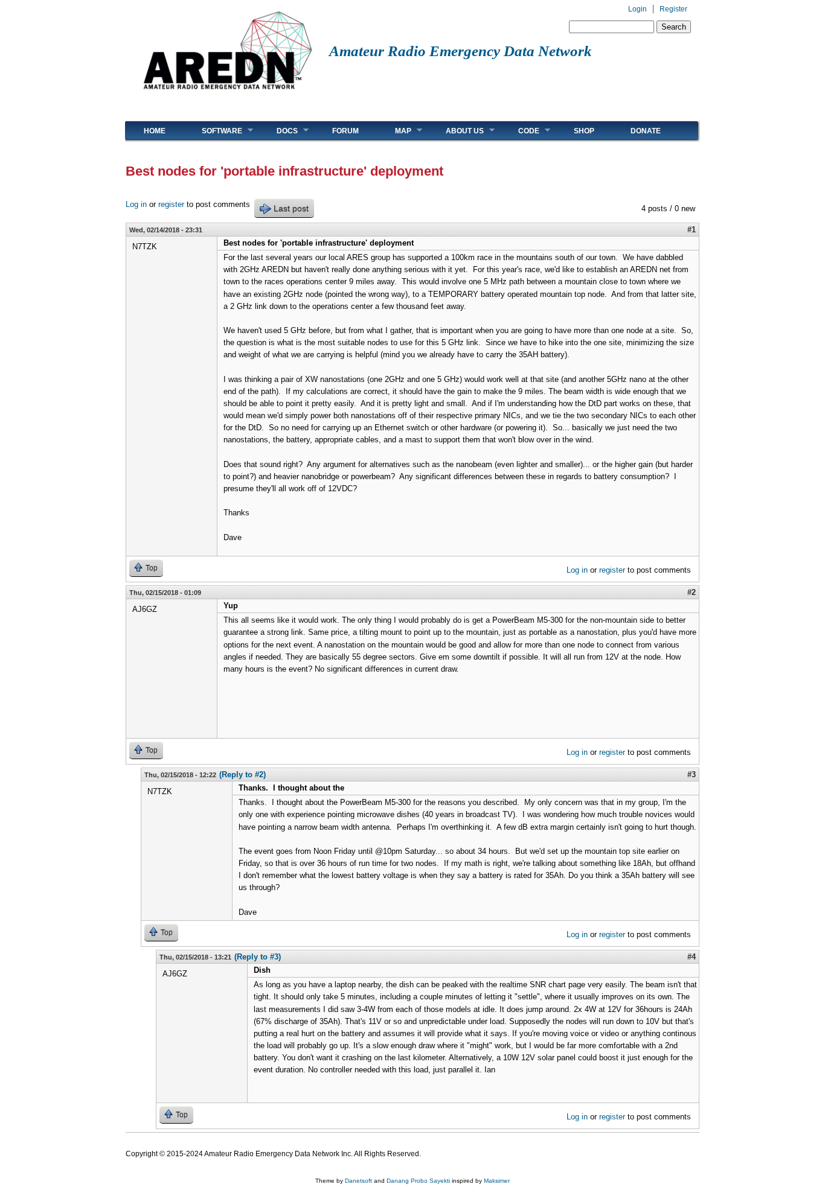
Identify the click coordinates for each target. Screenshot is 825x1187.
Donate (646, 131)
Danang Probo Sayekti (418, 1180)
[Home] (227, 93)
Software (213, 130)
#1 (691, 229)
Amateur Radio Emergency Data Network (460, 51)
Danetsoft (358, 1180)
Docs (278, 130)
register (171, 204)
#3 (691, 774)
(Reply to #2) (242, 774)
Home (154, 131)
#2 (691, 592)
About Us (456, 130)
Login (637, 9)
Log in (136, 204)
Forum (345, 131)
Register (673, 9)
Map (394, 130)
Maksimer (497, 1180)
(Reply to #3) (257, 956)
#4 (691, 956)
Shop (584, 131)
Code (519, 130)
